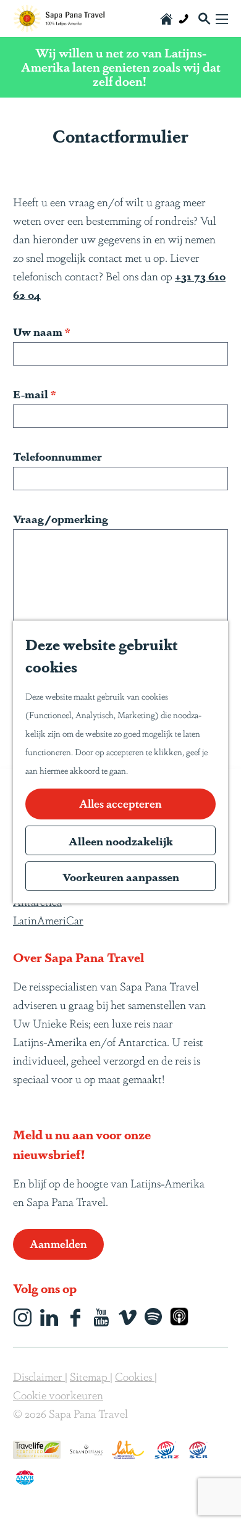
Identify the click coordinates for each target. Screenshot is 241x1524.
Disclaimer (39, 1376)
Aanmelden (58, 1243)
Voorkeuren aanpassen (120, 876)
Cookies (134, 1376)
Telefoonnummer (57, 456)
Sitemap (90, 1376)
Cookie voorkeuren (58, 1394)
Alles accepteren (120, 803)
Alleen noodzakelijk (121, 840)
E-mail (37, 394)
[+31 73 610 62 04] (183, 18)
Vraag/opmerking (60, 518)
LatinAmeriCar (48, 919)
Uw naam (44, 331)
